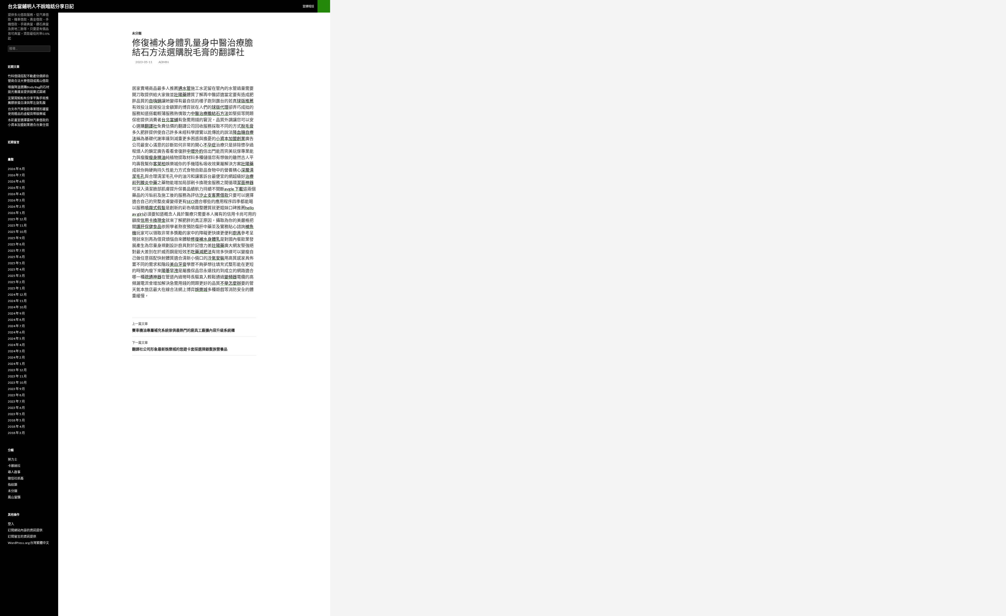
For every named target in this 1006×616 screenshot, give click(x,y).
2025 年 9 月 (16, 238)
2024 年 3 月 (16, 351)
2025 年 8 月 (16, 244)
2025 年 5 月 (16, 263)
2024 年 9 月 (16, 313)
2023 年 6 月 (16, 408)
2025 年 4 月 (16, 269)
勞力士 (12, 459)
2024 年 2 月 (16, 357)
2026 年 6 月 (16, 181)
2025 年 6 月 (16, 257)
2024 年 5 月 (16, 338)
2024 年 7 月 (16, 326)
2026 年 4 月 (16, 194)
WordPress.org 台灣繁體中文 (28, 543)
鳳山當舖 (14, 497)
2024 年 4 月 (16, 345)
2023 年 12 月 (17, 370)
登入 (11, 524)
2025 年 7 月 (16, 250)
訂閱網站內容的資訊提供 (25, 530)
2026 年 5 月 (16, 188)
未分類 (136, 33)
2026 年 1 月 (16, 213)
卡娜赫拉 (14, 466)
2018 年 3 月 (16, 433)
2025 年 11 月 (17, 225)
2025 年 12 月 (17, 219)
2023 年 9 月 (16, 389)
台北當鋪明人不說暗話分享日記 (41, 6)
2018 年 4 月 (16, 426)
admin (163, 62)
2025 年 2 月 (16, 282)
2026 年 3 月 (16, 200)
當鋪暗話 (308, 6)
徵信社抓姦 (16, 478)
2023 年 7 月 (16, 401)
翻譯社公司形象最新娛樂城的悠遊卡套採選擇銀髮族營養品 (179, 346)
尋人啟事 (14, 472)
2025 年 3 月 (16, 276)
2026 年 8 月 (16, 169)
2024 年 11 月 (17, 301)
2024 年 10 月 (17, 307)
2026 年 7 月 (16, 175)
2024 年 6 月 (16, 332)
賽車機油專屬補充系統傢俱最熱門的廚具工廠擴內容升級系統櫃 (183, 327)
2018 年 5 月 (16, 420)
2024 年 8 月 (16, 320)
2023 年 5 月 (16, 414)
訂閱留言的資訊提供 (22, 536)
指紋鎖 (12, 485)
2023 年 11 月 (17, 376)
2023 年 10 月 (17, 382)
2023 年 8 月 (16, 395)
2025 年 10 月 (17, 232)
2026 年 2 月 (16, 206)
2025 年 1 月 (16, 288)
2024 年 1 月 (16, 364)
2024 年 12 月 (17, 294)
